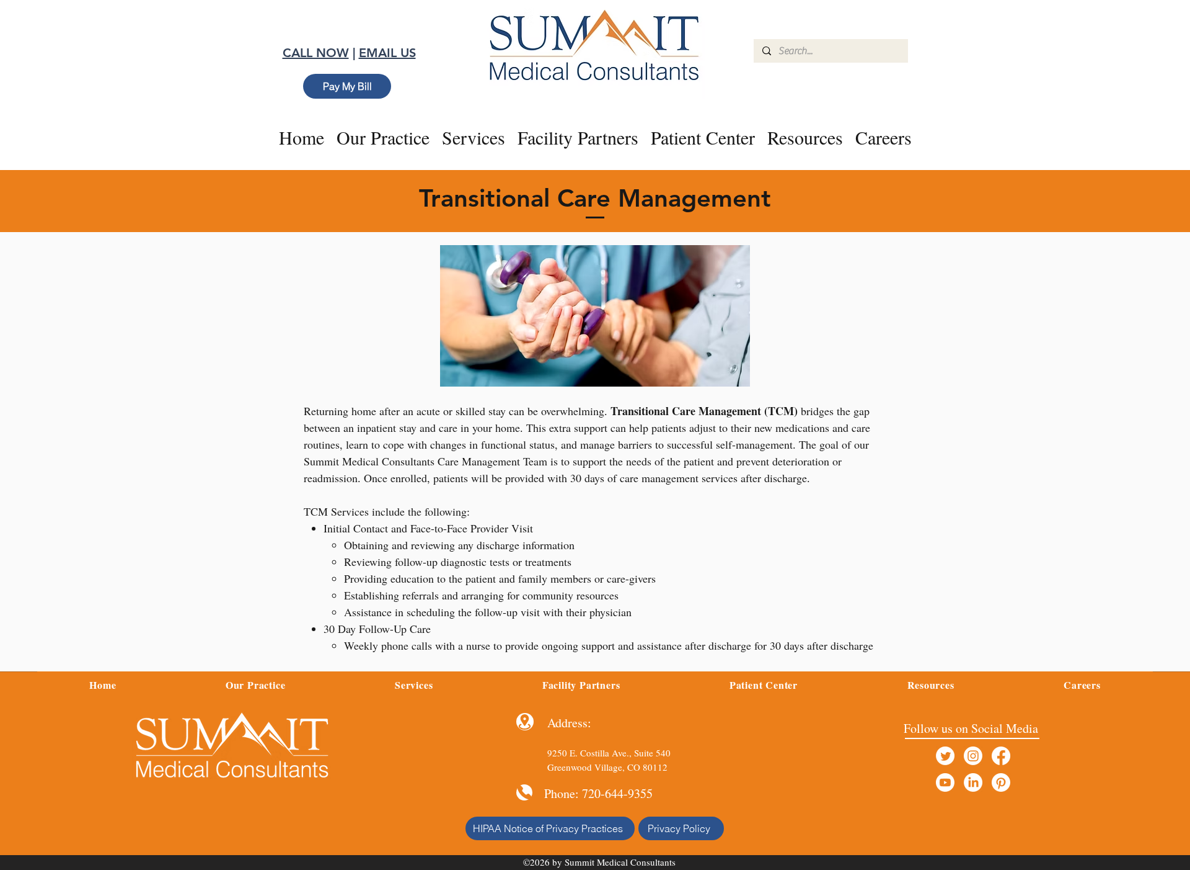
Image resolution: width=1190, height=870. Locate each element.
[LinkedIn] (973, 782)
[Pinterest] (1001, 782)
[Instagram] (973, 756)
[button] (473, 137)
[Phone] (524, 792)
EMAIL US (387, 52)
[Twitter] (945, 756)
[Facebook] (1001, 756)
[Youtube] (945, 782)
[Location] (525, 721)
